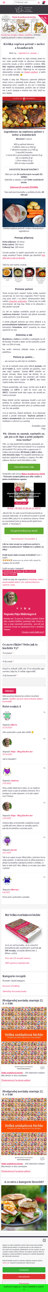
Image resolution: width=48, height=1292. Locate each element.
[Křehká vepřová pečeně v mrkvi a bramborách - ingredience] (24, 212)
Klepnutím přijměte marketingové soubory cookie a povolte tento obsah (24, 494)
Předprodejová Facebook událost (15, 1080)
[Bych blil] (3, 560)
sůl (22, 582)
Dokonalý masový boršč (29, 279)
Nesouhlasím (24, 1276)
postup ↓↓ (35, 53)
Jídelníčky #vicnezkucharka (14, 991)
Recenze (6, 986)
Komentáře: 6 (31, 539)
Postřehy (16, 986)
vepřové (5, 585)
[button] (44, 1240)
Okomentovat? (17, 539)
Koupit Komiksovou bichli (24, 530)
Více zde (9, 958)
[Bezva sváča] (9, 560)
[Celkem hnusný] (5, 560)
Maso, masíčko (25, 35)
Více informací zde (24, 467)
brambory (33, 579)
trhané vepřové (31, 72)
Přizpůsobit (24, 1283)
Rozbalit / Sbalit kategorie (13, 981)
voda (12, 585)
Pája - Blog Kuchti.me (22, 751)
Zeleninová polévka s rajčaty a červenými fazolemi (40, 281)
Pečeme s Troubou (10, 574)
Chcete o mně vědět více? (33, 632)
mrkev (40, 579)
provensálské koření (11, 582)
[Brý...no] (7, 560)
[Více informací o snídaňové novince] (24, 1008)
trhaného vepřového (18, 301)
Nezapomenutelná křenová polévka (19, 280)
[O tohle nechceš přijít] (44, 2)
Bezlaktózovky (9, 571)
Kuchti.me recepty (9, 35)
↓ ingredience (23, 53)
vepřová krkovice (32, 582)
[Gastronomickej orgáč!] (11, 560)
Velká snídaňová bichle (12, 1073)
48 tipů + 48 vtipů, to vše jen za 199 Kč (24, 508)
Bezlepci (19, 571)
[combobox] (25, 2)
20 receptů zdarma (22, 958)
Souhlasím (24, 1270)
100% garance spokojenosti (17, 963)
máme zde (5, 1263)
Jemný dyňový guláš (7, 279)
